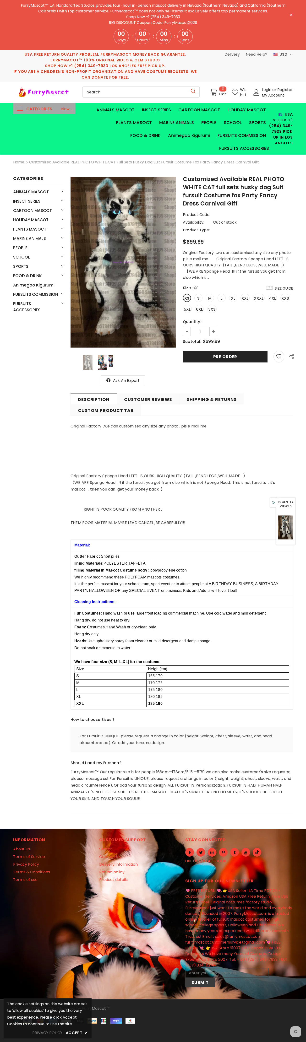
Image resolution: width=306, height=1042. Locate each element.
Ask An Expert (126, 380)
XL (233, 298)
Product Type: (196, 230)
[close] (291, 14)
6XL (199, 309)
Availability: (193, 222)
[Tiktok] (257, 852)
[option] (123, 262)
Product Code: (196, 214)
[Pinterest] (223, 852)
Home (18, 162)
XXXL (259, 298)
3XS (212, 309)
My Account (273, 95)
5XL (187, 309)
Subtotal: (192, 341)
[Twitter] (201, 852)
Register (285, 89)
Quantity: (192, 321)
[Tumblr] (234, 852)
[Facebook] (189, 852)
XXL (245, 298)
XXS (285, 298)
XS (186, 298)
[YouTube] (245, 852)
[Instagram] (212, 852)
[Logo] (44, 92)
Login (267, 89)
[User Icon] (256, 92)
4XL (272, 298)
